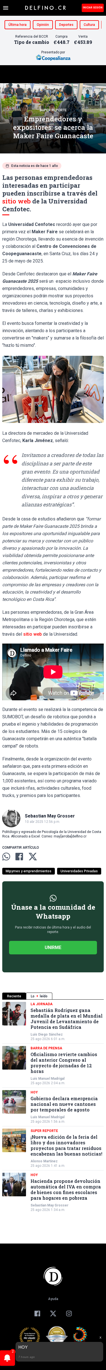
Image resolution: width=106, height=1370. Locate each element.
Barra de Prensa (46, 1048)
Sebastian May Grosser (49, 1205)
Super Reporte (53, 110)
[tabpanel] (53, 1107)
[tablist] (53, 996)
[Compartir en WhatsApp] (6, 857)
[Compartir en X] (32, 856)
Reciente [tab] (14, 996)
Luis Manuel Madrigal (47, 1079)
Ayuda (53, 1299)
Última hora (17, 25)
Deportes (66, 25)
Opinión (43, 25)
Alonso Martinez (44, 1161)
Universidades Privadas (79, 871)
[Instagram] (69, 1313)
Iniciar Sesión (93, 7)
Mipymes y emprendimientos (28, 871)
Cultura (89, 25)
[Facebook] (37, 1313)
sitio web (16, 201)
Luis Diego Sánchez (47, 1034)
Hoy (34, 1092)
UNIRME (53, 947)
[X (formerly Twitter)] (53, 1313)
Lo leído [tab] (39, 996)
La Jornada (42, 1004)
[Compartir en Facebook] (19, 856)
